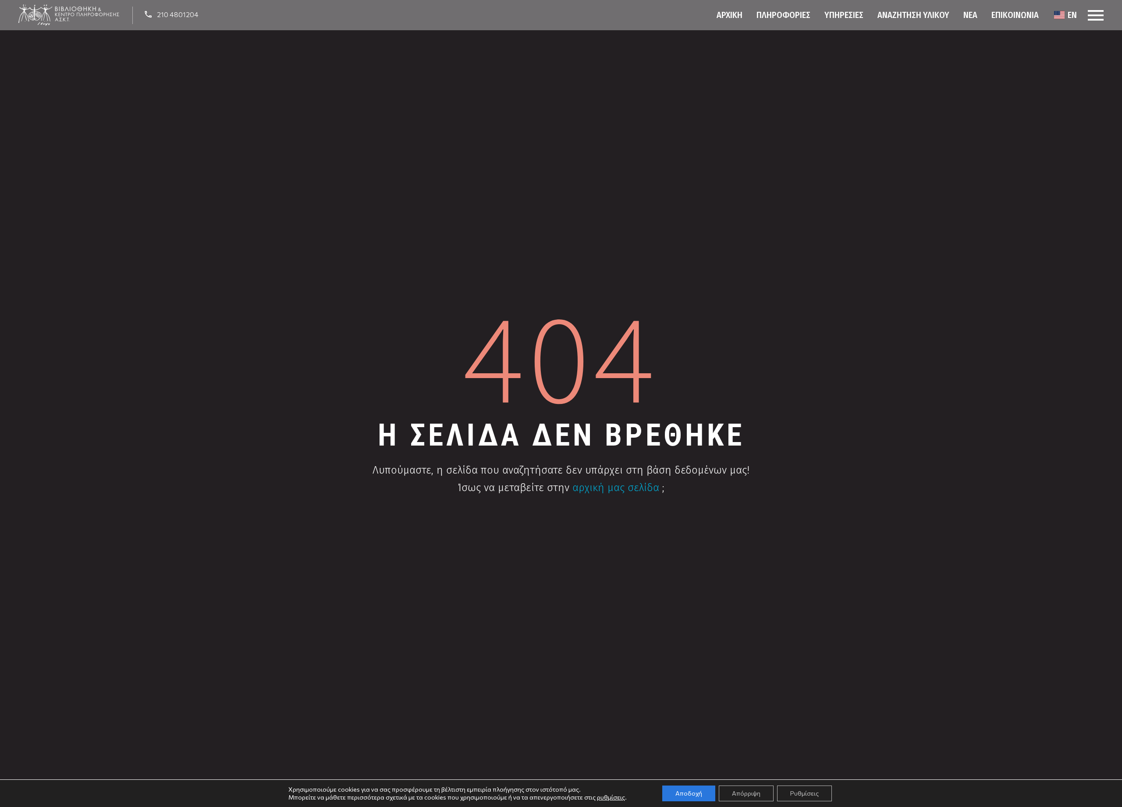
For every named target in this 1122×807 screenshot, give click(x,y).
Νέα (970, 15)
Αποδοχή (688, 793)
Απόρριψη (746, 793)
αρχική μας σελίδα (615, 487)
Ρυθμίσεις (804, 793)
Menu (1096, 15)
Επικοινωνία (1015, 15)
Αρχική (729, 15)
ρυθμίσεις (611, 797)
